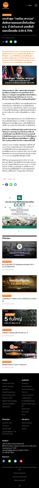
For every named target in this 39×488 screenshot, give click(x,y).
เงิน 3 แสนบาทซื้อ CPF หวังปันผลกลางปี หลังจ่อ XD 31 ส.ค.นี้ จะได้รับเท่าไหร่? (18, 265)
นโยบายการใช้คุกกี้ (19, 480)
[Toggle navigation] (36, 5)
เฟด (14, 179)
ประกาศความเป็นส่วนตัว (19, 477)
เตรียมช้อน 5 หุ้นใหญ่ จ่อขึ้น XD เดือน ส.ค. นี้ (15, 333)
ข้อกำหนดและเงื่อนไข (20, 473)
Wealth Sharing (7, 15)
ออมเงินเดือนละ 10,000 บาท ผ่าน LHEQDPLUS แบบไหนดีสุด (19, 300)
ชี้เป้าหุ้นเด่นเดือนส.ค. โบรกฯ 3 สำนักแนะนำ (14, 365)
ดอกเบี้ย (10, 179)
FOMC (4, 179)
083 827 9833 (9, 452)
